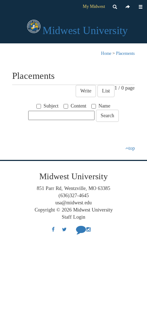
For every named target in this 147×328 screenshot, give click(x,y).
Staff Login (73, 217)
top (131, 148)
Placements (125, 53)
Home (106, 53)
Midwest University (85, 30)
